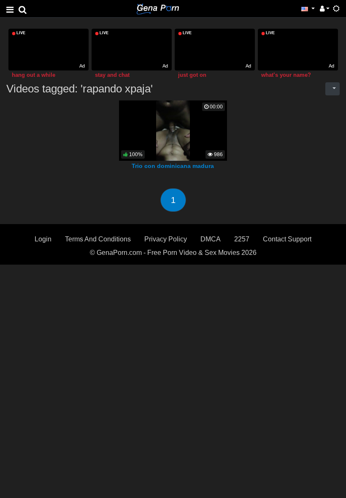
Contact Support (287, 239)
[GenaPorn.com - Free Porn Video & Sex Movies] (158, 8)
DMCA (210, 239)
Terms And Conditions (98, 239)
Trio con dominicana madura (173, 165)
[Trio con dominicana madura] (173, 130)
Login (43, 239)
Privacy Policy (165, 239)
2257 (241, 239)
